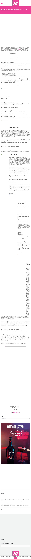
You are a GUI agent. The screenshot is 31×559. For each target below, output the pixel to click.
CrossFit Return (19, 49)
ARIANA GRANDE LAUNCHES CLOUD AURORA (7, 504)
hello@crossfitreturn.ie (16, 412)
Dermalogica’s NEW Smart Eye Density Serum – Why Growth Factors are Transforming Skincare (13, 501)
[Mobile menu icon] (2, 3)
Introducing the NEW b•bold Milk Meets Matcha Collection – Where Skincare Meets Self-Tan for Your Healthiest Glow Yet (15, 500)
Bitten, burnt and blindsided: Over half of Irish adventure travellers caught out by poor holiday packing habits (15, 505)
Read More (18, 557)
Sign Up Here (3, 493)
